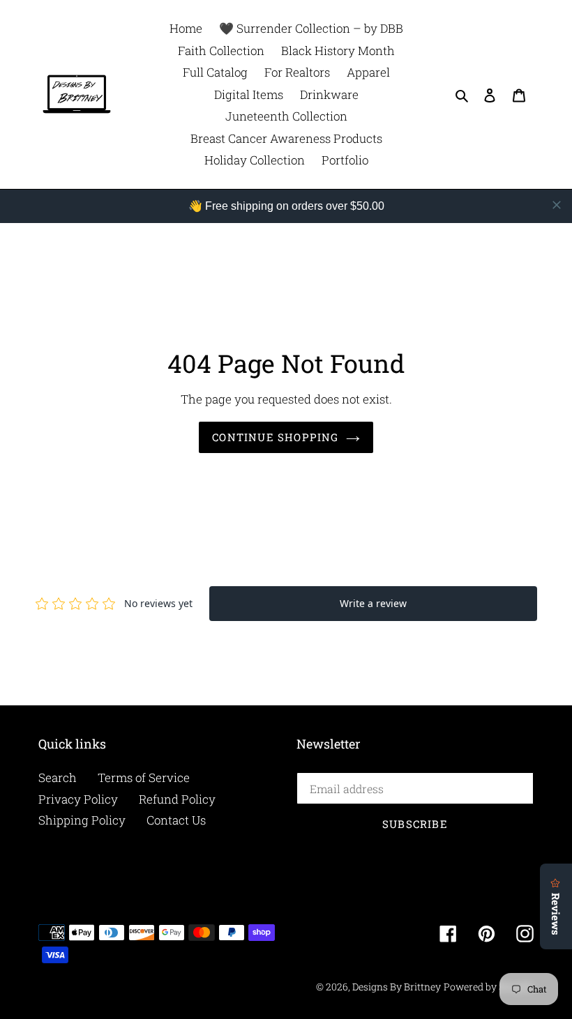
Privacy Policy (78, 799)
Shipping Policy (82, 820)
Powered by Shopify (489, 986)
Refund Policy (177, 799)
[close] (556, 204)
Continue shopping (275, 437)
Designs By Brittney (396, 986)
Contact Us (176, 820)
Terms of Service (144, 777)
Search (57, 777)
